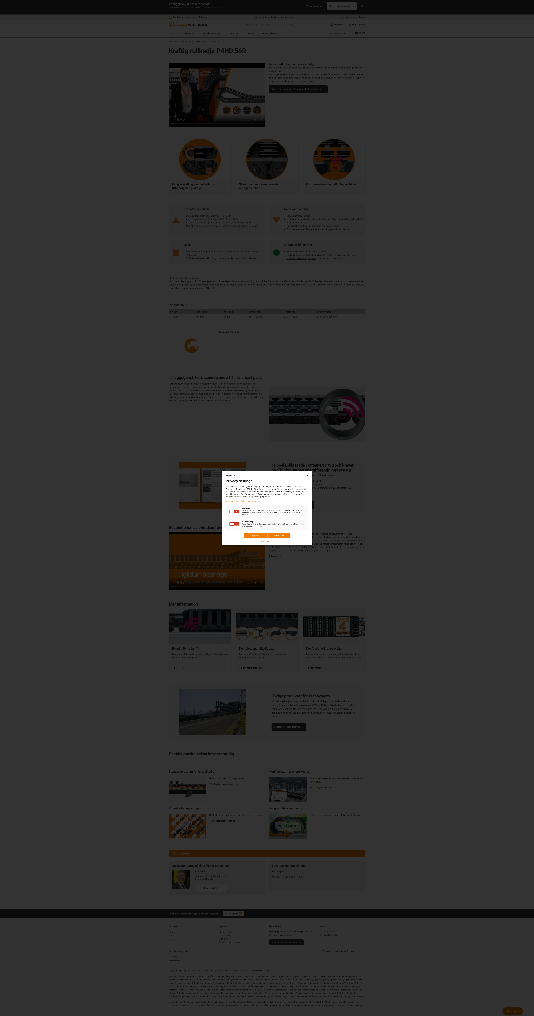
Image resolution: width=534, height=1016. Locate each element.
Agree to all (279, 535)
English (229, 475)
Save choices (267, 541)
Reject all (255, 535)
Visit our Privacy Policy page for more (243, 501)
